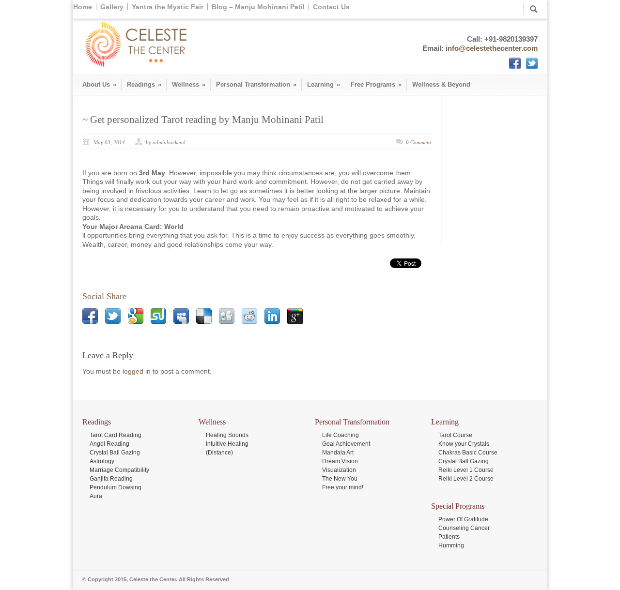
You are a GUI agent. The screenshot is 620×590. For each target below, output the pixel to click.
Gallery (112, 6)
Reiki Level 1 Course (466, 470)
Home (82, 6)
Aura (96, 496)
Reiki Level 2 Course (466, 478)
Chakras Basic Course (467, 452)
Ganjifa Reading (111, 478)
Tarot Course (455, 435)
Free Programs (376, 84)
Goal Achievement (346, 443)
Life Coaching (340, 435)
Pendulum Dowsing (115, 487)
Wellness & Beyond (441, 84)
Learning (323, 84)
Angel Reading (109, 443)
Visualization (339, 470)
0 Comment (418, 142)
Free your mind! (342, 487)
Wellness (188, 84)
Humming (451, 545)
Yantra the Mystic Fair (167, 6)
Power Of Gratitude (463, 519)
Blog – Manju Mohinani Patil (258, 6)
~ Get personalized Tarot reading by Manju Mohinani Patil (203, 119)
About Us (99, 84)
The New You (339, 478)
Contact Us (331, 6)
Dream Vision (340, 461)
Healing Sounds (227, 435)
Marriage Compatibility (119, 470)
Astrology (102, 461)
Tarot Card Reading (115, 435)
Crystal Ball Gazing (115, 452)
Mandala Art (338, 452)
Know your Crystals (463, 443)
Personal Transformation (256, 84)
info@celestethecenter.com (492, 48)
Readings (144, 84)
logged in (137, 371)
